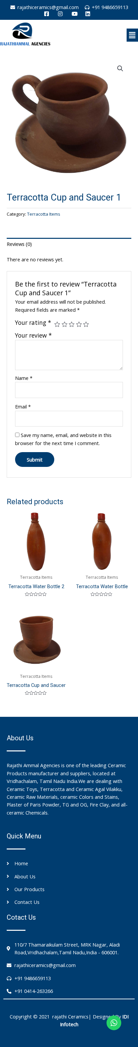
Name (23, 378)
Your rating (33, 322)
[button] (132, 35)
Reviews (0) (19, 244)
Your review (33, 335)
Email (23, 406)
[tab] (69, 244)
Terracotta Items (43, 214)
